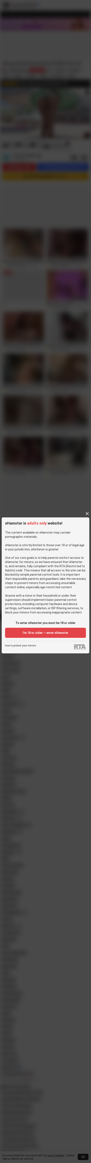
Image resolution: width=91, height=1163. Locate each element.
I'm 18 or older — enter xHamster (45, 632)
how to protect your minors (20, 645)
